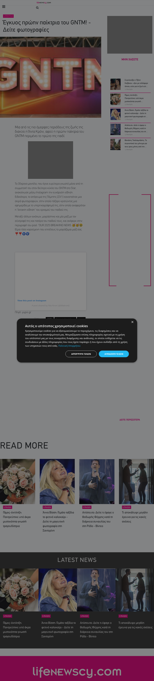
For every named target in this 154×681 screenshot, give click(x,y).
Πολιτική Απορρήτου (69, 345)
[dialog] (77, 340)
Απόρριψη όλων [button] (81, 353)
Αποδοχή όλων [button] (114, 353)
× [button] (132, 322)
